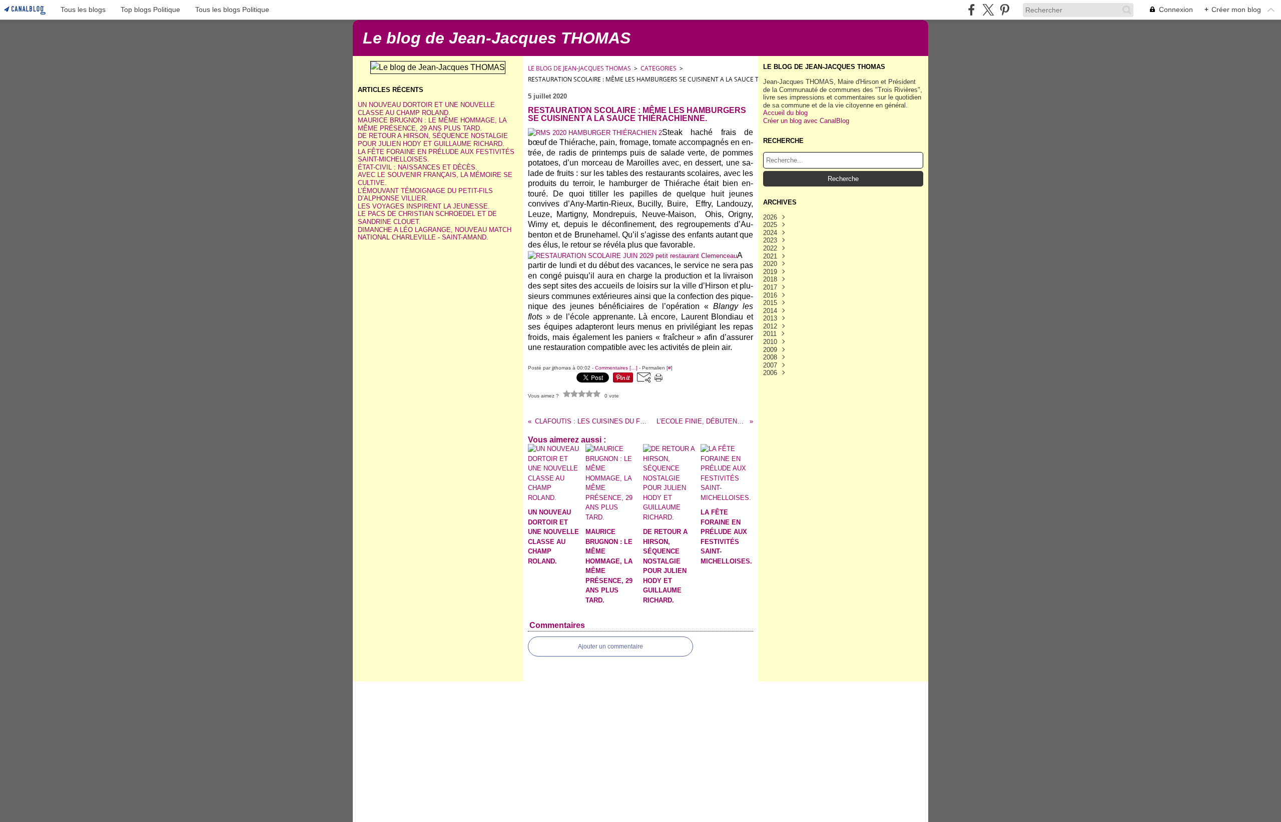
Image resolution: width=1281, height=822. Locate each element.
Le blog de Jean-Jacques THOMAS (579, 68)
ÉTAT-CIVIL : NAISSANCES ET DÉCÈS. (417, 167)
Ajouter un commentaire (610, 646)
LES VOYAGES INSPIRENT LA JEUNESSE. (424, 206)
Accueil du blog (785, 112)
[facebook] (971, 10)
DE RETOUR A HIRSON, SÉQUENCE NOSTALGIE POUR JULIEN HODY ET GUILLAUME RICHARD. (433, 140)
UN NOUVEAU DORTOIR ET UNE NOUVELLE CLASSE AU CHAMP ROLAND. (426, 108)
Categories (658, 68)
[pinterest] (1004, 10)
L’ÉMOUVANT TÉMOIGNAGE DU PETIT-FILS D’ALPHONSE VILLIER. (425, 194)
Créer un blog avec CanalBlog (806, 120)
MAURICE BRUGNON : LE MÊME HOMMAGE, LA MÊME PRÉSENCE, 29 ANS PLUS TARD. (432, 124)
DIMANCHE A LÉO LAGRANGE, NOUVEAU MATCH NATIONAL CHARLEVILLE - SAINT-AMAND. (434, 234)
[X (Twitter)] (988, 10)
